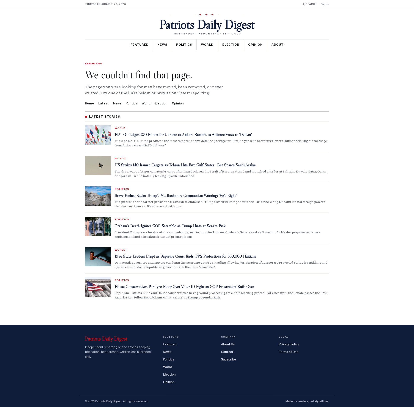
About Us (228, 344)
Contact (227, 352)
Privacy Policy (289, 344)
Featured (139, 44)
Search (311, 4)
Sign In (325, 4)
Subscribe (228, 359)
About (277, 44)
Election (230, 44)
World (207, 44)
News (162, 44)
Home (89, 103)
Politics (184, 44)
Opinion (255, 44)
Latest (103, 103)
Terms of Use (288, 352)
